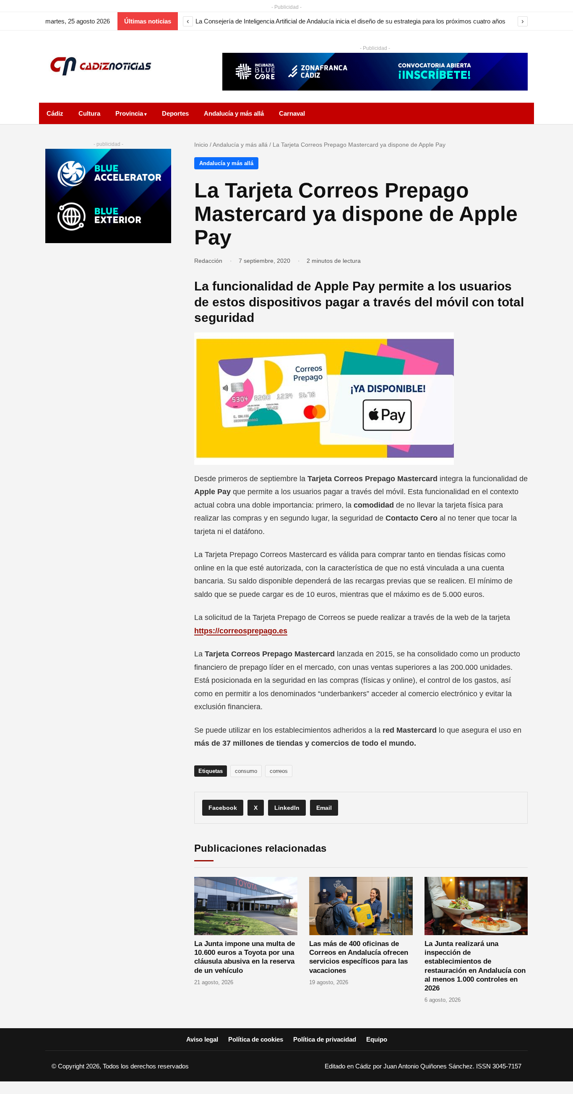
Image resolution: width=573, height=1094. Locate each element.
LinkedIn (287, 807)
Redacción (208, 260)
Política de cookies (255, 1039)
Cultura (89, 113)
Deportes (175, 113)
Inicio (201, 144)
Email (324, 807)
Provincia (129, 113)
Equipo (376, 1039)
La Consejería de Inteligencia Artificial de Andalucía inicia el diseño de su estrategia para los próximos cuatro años (350, 21)
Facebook (222, 807)
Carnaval (292, 113)
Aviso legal (202, 1039)
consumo (246, 771)
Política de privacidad (324, 1039)
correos (279, 771)
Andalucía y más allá (234, 113)
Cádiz (55, 113)
